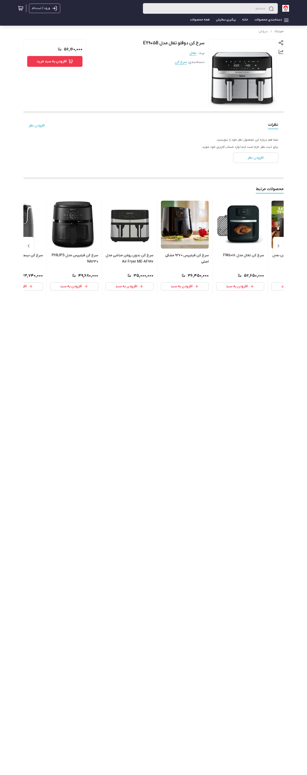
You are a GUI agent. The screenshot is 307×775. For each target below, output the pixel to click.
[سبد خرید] (20, 8)
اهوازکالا (279, 31)
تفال (192, 53)
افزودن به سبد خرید (52, 61)
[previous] (278, 246)
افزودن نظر (37, 125)
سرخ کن (263, 31)
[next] (28, 246)
